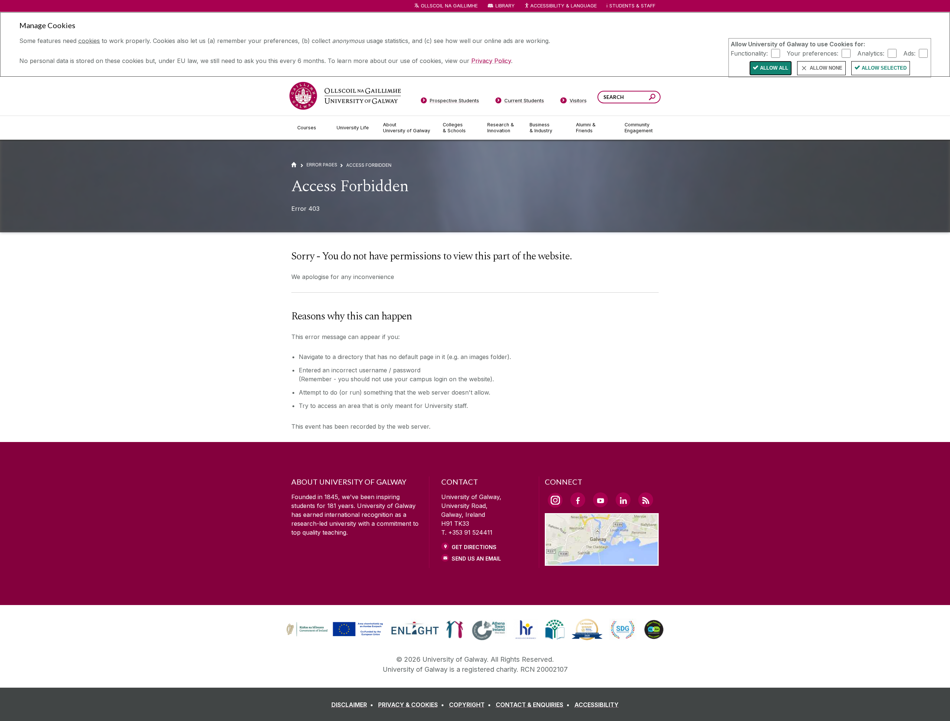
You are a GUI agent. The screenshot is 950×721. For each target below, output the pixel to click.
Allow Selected (884, 68)
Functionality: (749, 53)
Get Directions (474, 547)
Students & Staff (632, 6)
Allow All (774, 68)
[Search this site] (652, 98)
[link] (334, 629)
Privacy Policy (491, 60)
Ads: (909, 53)
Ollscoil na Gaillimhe (449, 6)
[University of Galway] (345, 96)
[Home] (294, 164)
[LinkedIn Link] (623, 499)
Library (505, 6)
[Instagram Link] (555, 500)
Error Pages (322, 164)
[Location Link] (602, 561)
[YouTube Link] (600, 499)
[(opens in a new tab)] (335, 635)
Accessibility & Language (563, 6)
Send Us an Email (476, 558)
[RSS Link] (645, 499)
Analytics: (870, 53)
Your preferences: (812, 53)
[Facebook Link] (577, 499)
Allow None (826, 68)
